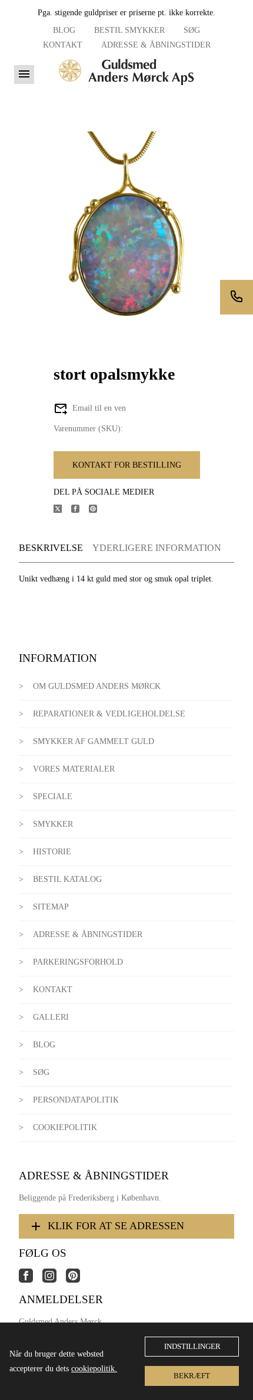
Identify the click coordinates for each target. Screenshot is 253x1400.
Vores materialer (74, 769)
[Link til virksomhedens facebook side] (30, 1280)
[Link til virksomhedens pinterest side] (77, 1280)
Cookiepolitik (65, 1127)
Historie (52, 851)
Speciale (52, 796)
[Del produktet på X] (62, 510)
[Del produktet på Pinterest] (97, 510)
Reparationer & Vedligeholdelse (109, 713)
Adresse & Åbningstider (156, 44)
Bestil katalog (67, 879)
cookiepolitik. (94, 1368)
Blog (64, 30)
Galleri (51, 1017)
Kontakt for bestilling (126, 465)
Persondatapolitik (76, 1099)
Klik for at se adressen (116, 1226)
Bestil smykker (129, 30)
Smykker (53, 824)
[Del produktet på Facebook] (80, 510)
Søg (192, 30)
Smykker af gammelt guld (93, 741)
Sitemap (51, 906)
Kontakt (62, 44)
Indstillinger (192, 1346)
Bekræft (192, 1375)
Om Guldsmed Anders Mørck (97, 686)
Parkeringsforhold (78, 962)
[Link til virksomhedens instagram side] (54, 1280)
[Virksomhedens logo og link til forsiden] (126, 88)
